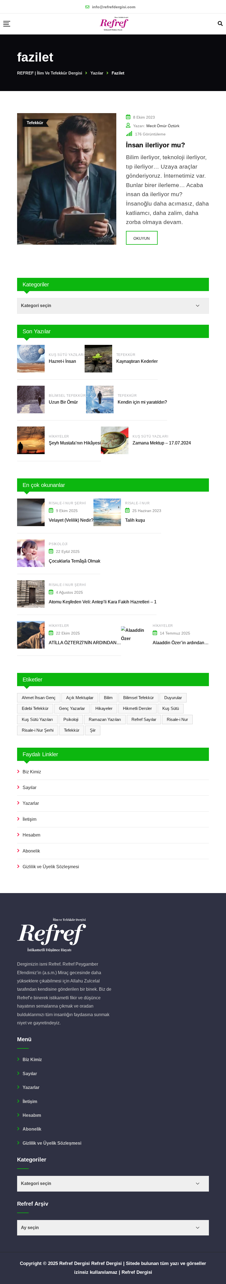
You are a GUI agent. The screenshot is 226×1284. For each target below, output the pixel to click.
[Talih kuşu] (107, 512)
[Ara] (220, 23)
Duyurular (173, 697)
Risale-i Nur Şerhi (67, 503)
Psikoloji (58, 544)
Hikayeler (59, 436)
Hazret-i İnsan (63, 361)
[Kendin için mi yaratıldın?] (100, 399)
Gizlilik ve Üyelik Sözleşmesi (51, 866)
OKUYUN (141, 238)
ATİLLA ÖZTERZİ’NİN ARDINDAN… (85, 642)
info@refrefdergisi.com (113, 7)
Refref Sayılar (143, 719)
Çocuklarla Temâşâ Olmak (74, 561)
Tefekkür (126, 355)
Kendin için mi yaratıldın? (142, 402)
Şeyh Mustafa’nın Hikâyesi (75, 443)
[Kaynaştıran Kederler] (98, 358)
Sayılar (29, 787)
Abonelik (31, 851)
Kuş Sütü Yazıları (67, 355)
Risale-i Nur (137, 503)
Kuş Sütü (170, 708)
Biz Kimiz (32, 771)
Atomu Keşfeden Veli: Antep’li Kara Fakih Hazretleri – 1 (103, 602)
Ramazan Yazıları (105, 719)
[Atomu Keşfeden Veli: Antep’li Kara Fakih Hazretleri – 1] (31, 594)
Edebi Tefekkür (35, 708)
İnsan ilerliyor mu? (155, 145)
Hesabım (31, 835)
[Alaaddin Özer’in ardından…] (135, 634)
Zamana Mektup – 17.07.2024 (162, 443)
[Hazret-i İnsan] (31, 358)
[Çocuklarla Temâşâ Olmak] (31, 553)
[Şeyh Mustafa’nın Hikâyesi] (31, 440)
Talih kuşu (135, 520)
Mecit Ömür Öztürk (162, 126)
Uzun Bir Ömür (63, 402)
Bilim (108, 697)
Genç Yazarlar (72, 708)
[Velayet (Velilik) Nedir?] (31, 512)
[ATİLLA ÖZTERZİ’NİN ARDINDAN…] (31, 635)
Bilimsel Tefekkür (67, 396)
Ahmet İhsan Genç (39, 697)
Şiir (93, 730)
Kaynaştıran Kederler (137, 361)
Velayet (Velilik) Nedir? (71, 520)
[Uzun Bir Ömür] (31, 399)
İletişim (29, 819)
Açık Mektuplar (79, 697)
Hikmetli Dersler (137, 708)
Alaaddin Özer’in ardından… (181, 642)
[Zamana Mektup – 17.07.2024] (114, 440)
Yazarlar (31, 803)
